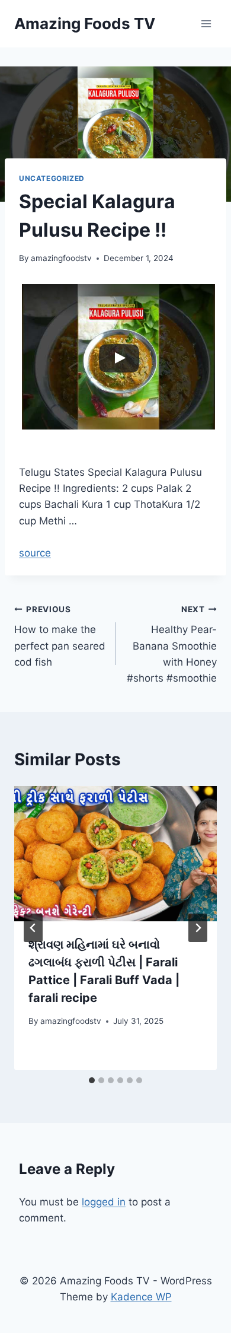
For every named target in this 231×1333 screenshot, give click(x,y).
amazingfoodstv (61, 258)
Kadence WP (141, 1297)
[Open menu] (206, 23)
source (35, 553)
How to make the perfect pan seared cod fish (59, 636)
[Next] (197, 928)
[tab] (92, 1080)
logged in (104, 1202)
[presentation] (115, 853)
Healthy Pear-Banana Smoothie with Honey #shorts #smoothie (172, 644)
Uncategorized (52, 178)
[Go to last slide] (33, 928)
